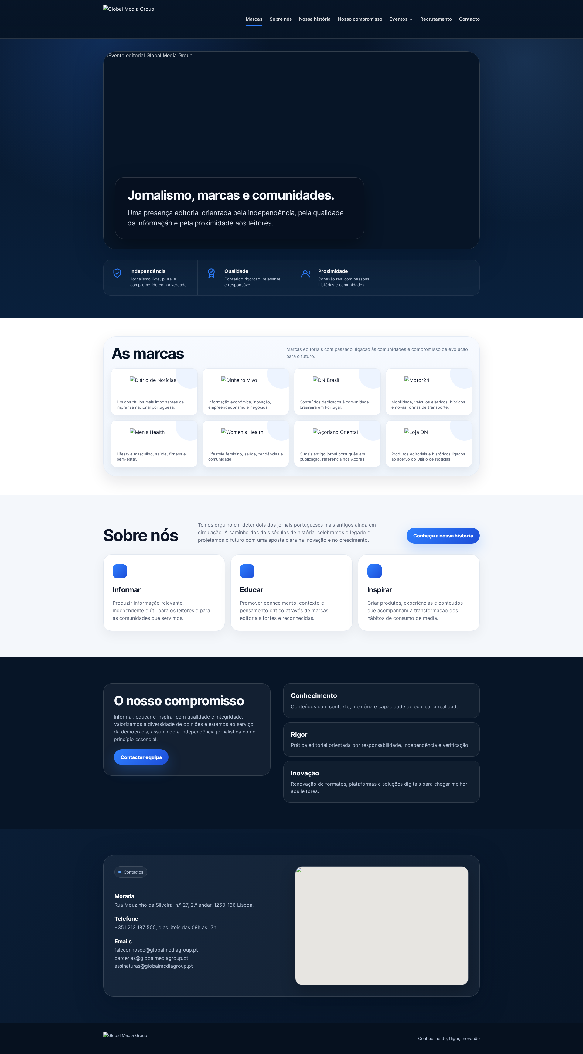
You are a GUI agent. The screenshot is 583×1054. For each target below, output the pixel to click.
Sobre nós (281, 19)
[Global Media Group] (145, 19)
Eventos (398, 19)
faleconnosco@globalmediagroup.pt (156, 950)
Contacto (469, 19)
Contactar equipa (141, 757)
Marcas (254, 19)
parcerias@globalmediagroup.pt (151, 958)
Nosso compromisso (360, 19)
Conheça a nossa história (443, 536)
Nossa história (315, 19)
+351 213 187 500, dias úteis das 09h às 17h (165, 927)
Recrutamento (436, 19)
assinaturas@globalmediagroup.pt (153, 966)
